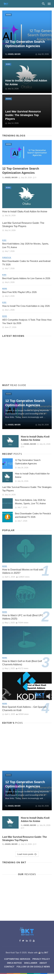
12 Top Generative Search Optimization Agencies (25, 44)
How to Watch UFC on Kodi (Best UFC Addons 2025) (22, 617)
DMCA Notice (14, 963)
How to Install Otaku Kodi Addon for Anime (26, 82)
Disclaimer (30, 963)
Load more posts (25, 854)
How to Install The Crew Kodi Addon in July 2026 (26, 306)
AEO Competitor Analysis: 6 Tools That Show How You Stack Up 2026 (27, 321)
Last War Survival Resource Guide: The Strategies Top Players (23, 115)
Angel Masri (14, 54)
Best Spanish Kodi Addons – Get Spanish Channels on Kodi (24, 709)
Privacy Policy (41, 959)
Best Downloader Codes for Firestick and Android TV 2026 (26, 263)
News (8, 14)
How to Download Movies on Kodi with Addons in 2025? (22, 571)
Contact (9, 966)
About (43, 963)
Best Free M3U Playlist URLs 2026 (19, 292)
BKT (46, 952)
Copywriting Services (17, 959)
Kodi (8, 64)
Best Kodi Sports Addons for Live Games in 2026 (26, 278)
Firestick (6, 257)
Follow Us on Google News (33, 966)
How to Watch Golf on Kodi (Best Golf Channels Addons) (22, 663)
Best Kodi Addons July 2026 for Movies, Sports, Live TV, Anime (25, 245)
